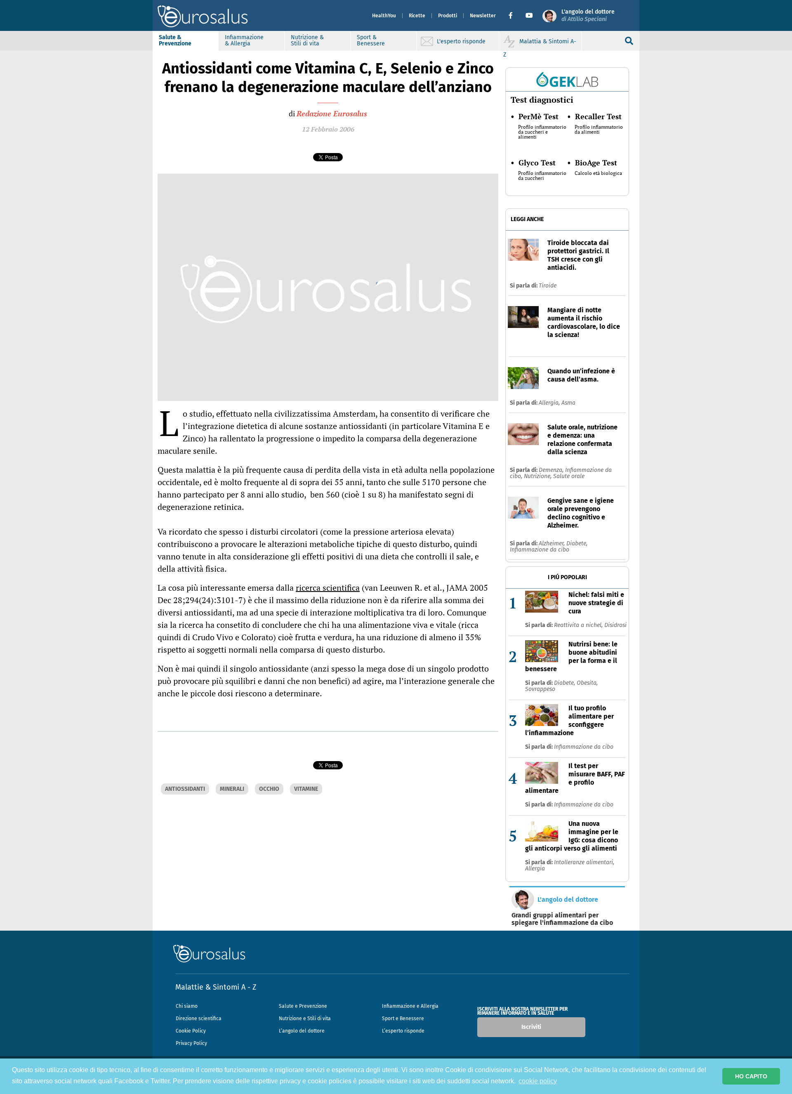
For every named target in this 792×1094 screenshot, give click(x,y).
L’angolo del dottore (302, 1031)
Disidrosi (615, 625)
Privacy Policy (191, 1043)
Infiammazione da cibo (539, 549)
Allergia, (550, 402)
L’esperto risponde (403, 1031)
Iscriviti (531, 1026)
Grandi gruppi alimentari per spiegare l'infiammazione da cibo (562, 919)
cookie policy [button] (538, 1081)
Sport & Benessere (371, 40)
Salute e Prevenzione (303, 1006)
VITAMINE (306, 788)
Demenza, (552, 470)
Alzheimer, (552, 543)
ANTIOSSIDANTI (185, 788)
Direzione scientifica (199, 1018)
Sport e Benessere (403, 1018)
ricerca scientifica (328, 587)
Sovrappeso (540, 689)
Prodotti (447, 16)
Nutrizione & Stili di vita (307, 40)
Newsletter (483, 16)
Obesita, (587, 682)
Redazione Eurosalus (332, 113)
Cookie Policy (191, 1031)
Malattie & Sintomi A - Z (215, 987)
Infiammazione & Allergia (244, 40)
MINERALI (232, 788)
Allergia (535, 868)
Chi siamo (187, 1006)
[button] (514, 16)
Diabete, (576, 543)
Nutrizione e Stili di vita (305, 1018)
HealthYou (384, 16)
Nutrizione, (538, 476)
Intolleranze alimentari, (584, 862)
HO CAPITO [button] (751, 1076)
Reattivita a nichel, (579, 625)
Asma (568, 402)
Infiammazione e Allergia (410, 1006)
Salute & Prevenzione (175, 40)
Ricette (417, 16)
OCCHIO (269, 788)
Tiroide (547, 285)
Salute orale (569, 476)
